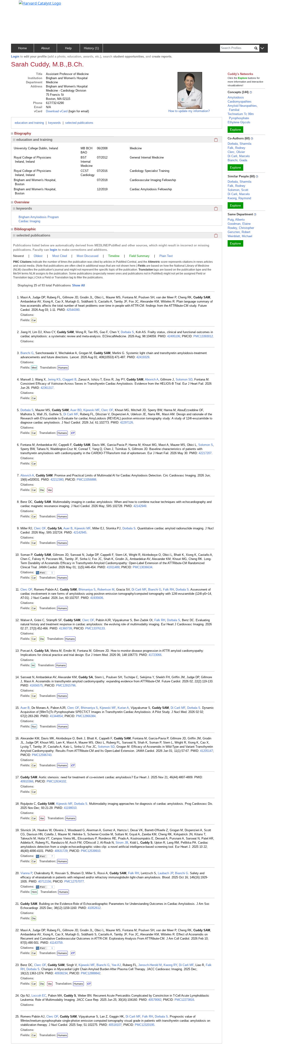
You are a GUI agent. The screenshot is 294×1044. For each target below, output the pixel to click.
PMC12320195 (144, 1025)
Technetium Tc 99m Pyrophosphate (241, 116)
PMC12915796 (66, 685)
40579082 (154, 999)
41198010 (70, 808)
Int (33, 665)
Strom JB (122, 842)
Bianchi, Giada (237, 160)
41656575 (36, 685)
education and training (29, 122)
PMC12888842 (90, 973)
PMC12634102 (56, 781)
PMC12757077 (74, 881)
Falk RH (168, 589)
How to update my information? (189, 111)
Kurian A (123, 707)
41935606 (96, 598)
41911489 (113, 567)
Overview (21, 202)
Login (15, 56)
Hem (34, 892)
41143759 (56, 942)
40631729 (61, 851)
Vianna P (26, 873)
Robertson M (105, 589)
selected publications (79, 122)
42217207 (205, 453)
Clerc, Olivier (236, 152)
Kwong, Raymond (239, 198)
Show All (78, 285)
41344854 (56, 716)
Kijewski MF (91, 410)
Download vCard (57, 111)
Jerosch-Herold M (150, 965)
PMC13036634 (142, 567)
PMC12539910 (90, 851)
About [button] (45, 48)
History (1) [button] (91, 48)
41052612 (94, 908)
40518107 (115, 1025)
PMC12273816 (184, 999)
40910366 (26, 781)
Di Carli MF (70, 414)
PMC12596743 (41, 755)
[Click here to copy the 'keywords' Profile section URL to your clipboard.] (216, 208)
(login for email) (78, 111)
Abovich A (151, 379)
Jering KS (54, 379)
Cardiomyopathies (240, 101)
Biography (22, 133)
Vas (50, 490)
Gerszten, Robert (239, 232)
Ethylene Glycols (239, 122)
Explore (235, 129)
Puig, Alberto (236, 219)
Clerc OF (107, 410)
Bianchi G (27, 353)
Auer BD (76, 410)
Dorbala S (127, 332)
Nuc (34, 726)
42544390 (73, 309)
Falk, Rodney (236, 148)
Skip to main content (19, 5)
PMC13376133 (95, 628)
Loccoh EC (38, 995)
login (53, 249)
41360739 (65, 628)
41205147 (206, 751)
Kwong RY (170, 965)
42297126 (126, 422)
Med (34, 367)
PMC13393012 (203, 336)
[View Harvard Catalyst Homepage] (40, 2)
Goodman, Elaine (239, 223)
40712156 (44, 881)
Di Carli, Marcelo (239, 156)
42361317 (47, 387)
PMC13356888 (86, 479)
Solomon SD (184, 379)
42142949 (139, 506)
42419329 (142, 357)
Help (68, 48)
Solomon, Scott (238, 190)
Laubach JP (165, 873)
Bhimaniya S (87, 589)
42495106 (173, 336)
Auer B (68, 528)
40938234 (61, 973)
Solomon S (205, 445)
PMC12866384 (86, 716)
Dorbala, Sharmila (239, 143)
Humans (63, 367)
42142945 (80, 532)
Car (34, 320)
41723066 (155, 655)
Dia (42, 490)
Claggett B (69, 379)
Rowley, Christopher (241, 228)
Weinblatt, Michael (240, 236)
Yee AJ (116, 965)
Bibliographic (25, 229)
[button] (262, 48)
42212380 (57, 479)
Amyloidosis (236, 97)
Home (22, 48)
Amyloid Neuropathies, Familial (243, 108)
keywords (54, 122)
